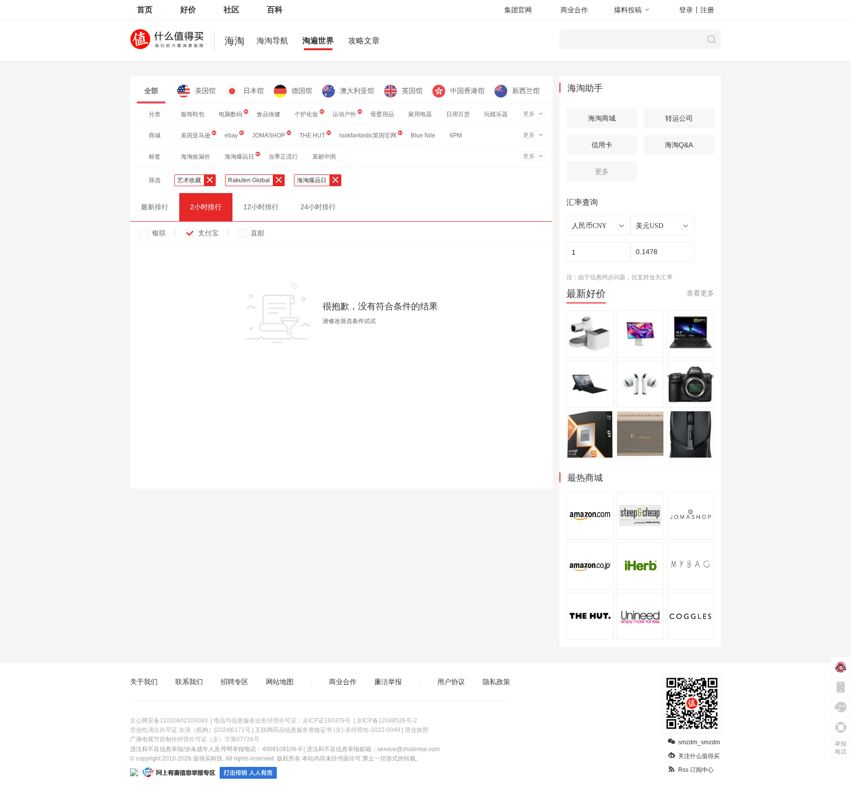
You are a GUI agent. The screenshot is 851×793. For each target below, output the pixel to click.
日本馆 (253, 91)
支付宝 (208, 233)
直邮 (257, 233)
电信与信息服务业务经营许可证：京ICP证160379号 (282, 720)
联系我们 (189, 682)
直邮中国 (324, 156)
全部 (151, 91)
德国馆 (302, 91)
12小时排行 (261, 207)
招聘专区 (234, 682)
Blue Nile (423, 135)
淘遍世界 (318, 40)
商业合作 (574, 10)
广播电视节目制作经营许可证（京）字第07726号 (195, 739)
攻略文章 (364, 40)
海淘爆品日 (239, 156)
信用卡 (601, 145)
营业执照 (416, 730)
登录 (686, 10)
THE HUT (312, 135)
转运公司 (679, 118)
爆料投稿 (628, 10)
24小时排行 (318, 207)
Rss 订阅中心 (696, 769)
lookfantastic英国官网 (367, 135)
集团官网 (518, 10)
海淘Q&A (679, 145)
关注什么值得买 (699, 756)
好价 (188, 9)
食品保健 (268, 114)
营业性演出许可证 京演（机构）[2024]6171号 (190, 730)
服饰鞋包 (192, 114)
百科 (275, 9)
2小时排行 (206, 207)
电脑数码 (230, 114)
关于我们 (144, 682)
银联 (159, 233)
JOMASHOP (268, 135)
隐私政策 (496, 682)
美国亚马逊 (195, 135)
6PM (456, 135)
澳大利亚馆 (357, 91)
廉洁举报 (388, 682)
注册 (707, 10)
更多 (529, 113)
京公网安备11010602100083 (169, 720)
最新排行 (154, 207)
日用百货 (458, 114)
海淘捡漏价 (195, 156)
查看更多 (700, 293)
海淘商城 (602, 118)
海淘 (234, 40)
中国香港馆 (467, 91)
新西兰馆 (526, 91)
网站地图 (280, 682)
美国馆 (205, 91)
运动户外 (344, 114)
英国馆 (412, 91)
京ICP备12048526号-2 (387, 720)
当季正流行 (283, 156)
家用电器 (420, 114)
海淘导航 (272, 40)
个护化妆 (306, 114)
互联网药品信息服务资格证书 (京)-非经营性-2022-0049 (327, 730)
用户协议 (451, 682)
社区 (231, 9)
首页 (145, 9)
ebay (231, 135)
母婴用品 (382, 114)
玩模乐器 (496, 114)
